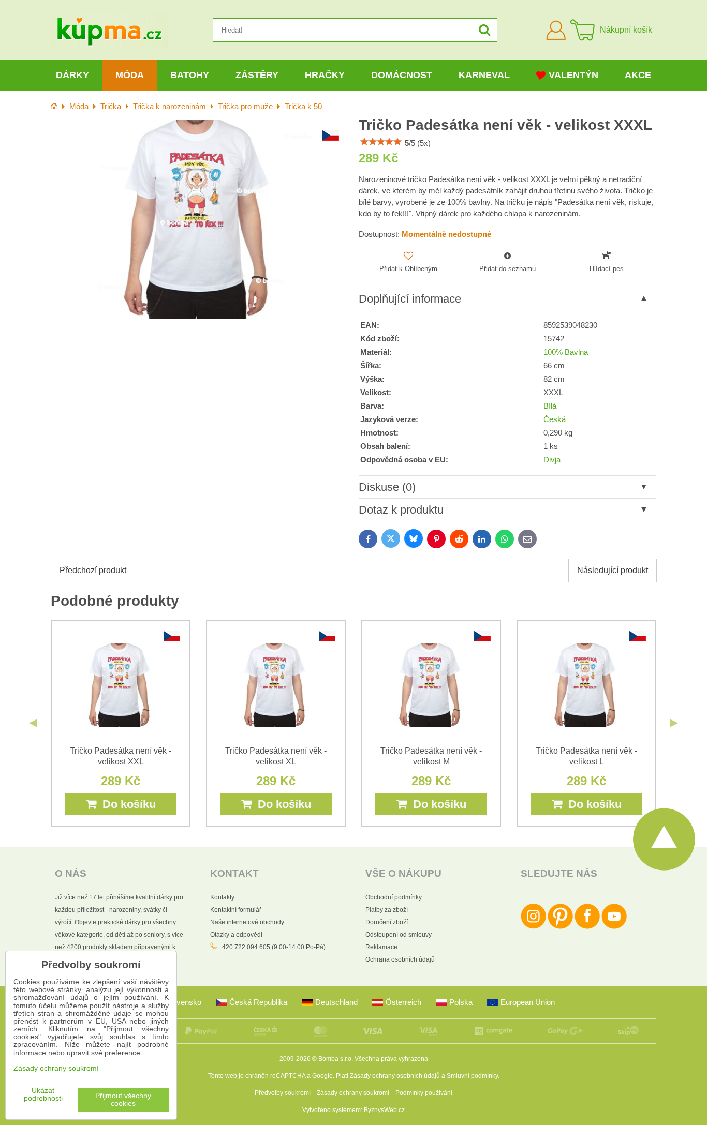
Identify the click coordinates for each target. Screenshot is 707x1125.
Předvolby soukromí (283, 1093)
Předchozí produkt (93, 570)
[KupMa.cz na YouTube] (614, 927)
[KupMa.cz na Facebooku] (587, 927)
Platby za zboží (386, 909)
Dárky (72, 75)
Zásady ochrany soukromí (353, 1093)
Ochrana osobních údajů (400, 959)
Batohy (189, 75)
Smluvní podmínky (472, 1075)
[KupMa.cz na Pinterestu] (560, 927)
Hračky (325, 75)
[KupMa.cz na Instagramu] (533, 927)
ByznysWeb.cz (384, 1110)
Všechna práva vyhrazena (391, 1058)
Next (674, 723)
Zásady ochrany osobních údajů (395, 1075)
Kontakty (222, 897)
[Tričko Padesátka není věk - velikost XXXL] (199, 219)
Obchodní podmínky (393, 897)
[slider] (381, 142)
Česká (554, 419)
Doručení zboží (386, 922)
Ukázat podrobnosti (43, 1094)
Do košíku (126, 804)
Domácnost (401, 75)
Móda (129, 75)
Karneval (484, 75)
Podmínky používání (423, 1093)
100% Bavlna (565, 352)
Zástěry (256, 75)
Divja (552, 460)
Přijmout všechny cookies (123, 1099)
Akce (638, 75)
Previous (33, 723)
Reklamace (381, 947)
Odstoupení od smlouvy (398, 934)
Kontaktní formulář (235, 909)
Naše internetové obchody (247, 922)
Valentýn (573, 75)
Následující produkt (612, 570)
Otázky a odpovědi (236, 934)
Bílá (549, 406)
